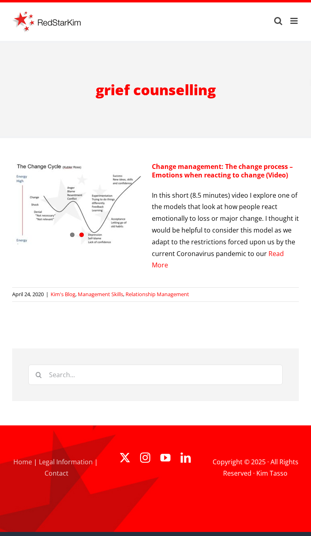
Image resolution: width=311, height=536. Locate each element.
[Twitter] (125, 458)
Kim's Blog (63, 294)
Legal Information (66, 461)
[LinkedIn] (186, 458)
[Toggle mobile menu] (294, 21)
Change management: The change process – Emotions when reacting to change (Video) (222, 170)
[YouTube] (165, 458)
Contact (56, 473)
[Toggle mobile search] (278, 21)
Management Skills (100, 294)
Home (22, 461)
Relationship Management (157, 294)
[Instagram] (145, 458)
